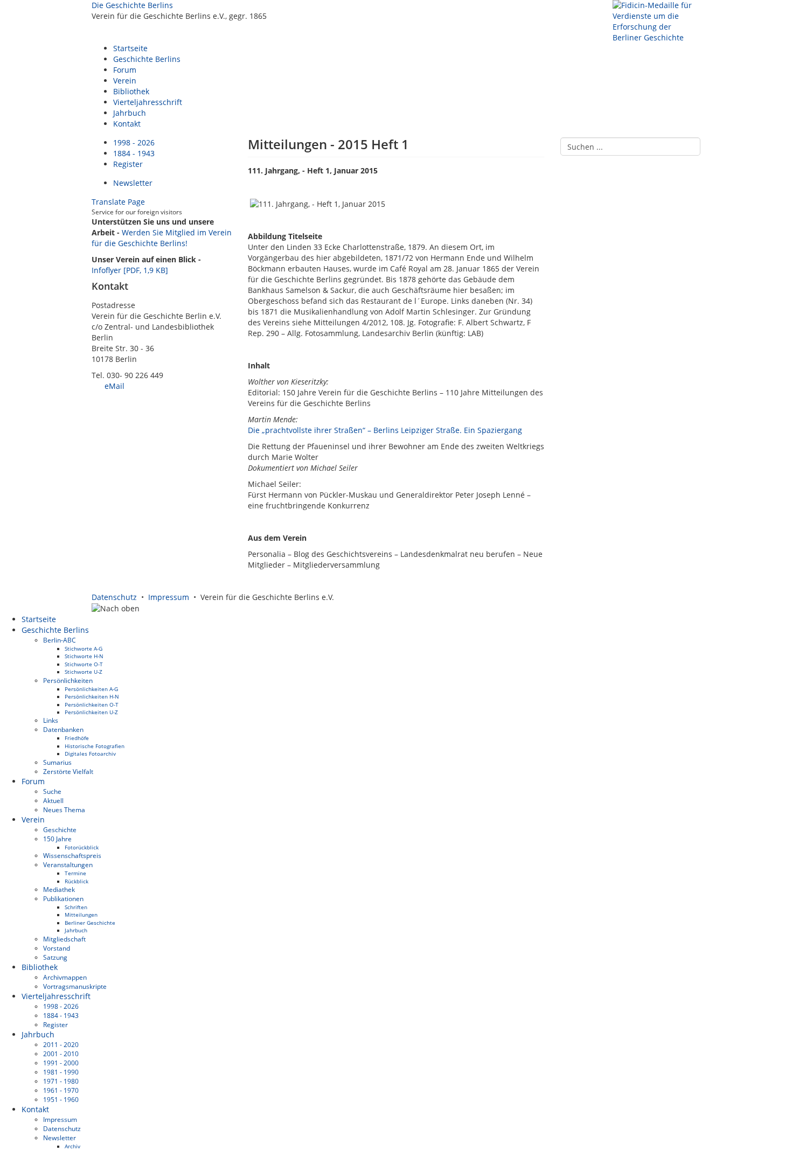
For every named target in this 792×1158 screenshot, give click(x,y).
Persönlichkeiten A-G (91, 689)
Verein (124, 80)
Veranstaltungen (68, 864)
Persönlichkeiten (68, 680)
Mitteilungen (81, 914)
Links (50, 720)
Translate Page (118, 202)
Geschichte (60, 829)
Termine (75, 873)
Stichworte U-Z (83, 671)
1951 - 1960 (61, 1099)
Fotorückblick (82, 847)
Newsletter (132, 183)
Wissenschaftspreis (72, 855)
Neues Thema (64, 809)
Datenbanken (63, 729)
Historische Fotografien (94, 746)
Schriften (76, 907)
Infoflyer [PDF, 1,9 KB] (130, 270)
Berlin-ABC (59, 640)
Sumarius (57, 762)
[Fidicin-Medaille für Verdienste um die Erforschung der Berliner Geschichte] (656, 21)
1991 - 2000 (61, 1062)
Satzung (55, 957)
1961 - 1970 (61, 1090)
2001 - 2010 (61, 1053)
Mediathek (59, 889)
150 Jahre (57, 838)
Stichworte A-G (83, 648)
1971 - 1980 (61, 1081)
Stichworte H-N (84, 656)
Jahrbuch (129, 113)
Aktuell (53, 800)
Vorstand (56, 948)
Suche (52, 791)
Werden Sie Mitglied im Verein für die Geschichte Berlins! (162, 237)
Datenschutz (114, 597)
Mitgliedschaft (64, 938)
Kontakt (127, 123)
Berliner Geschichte (90, 922)
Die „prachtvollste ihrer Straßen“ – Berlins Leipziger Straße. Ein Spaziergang (385, 430)
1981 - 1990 (61, 1072)
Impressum (168, 597)
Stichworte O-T (84, 664)
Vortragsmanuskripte (75, 986)
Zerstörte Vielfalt (68, 771)
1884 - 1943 (134, 153)
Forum (124, 70)
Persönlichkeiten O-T (92, 704)
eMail (113, 386)
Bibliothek (131, 91)
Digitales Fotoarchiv (90, 753)
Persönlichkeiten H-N (92, 696)
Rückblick (76, 881)
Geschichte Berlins (146, 59)
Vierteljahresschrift (147, 102)
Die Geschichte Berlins (132, 5)
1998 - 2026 (134, 142)
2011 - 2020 (61, 1044)
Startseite (130, 48)
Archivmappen (65, 977)
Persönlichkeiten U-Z (91, 712)
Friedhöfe (77, 738)
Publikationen (63, 898)
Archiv (72, 1146)
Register (128, 164)
